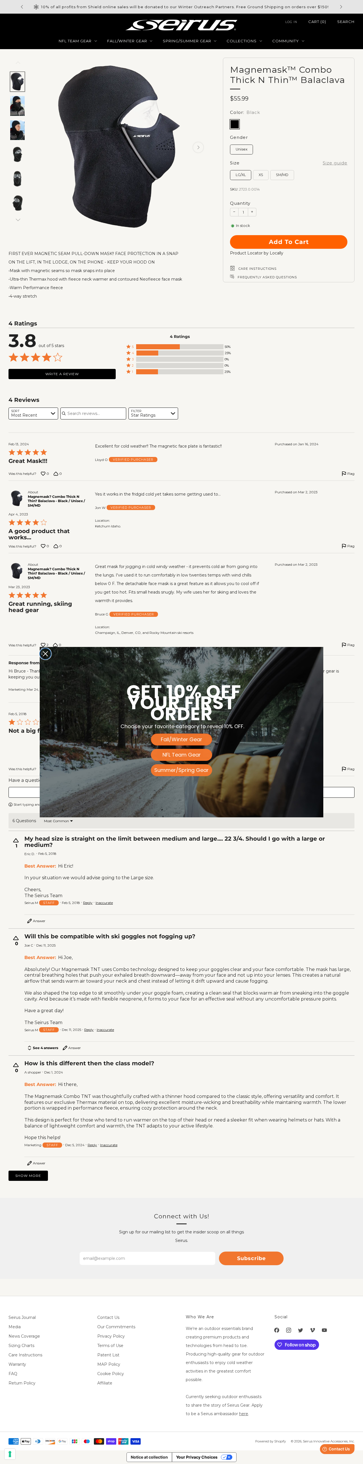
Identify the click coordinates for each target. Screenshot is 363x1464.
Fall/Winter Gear (181, 739)
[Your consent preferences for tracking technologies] (10, 1454)
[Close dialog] (45, 653)
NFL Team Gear (181, 754)
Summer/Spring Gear (181, 770)
